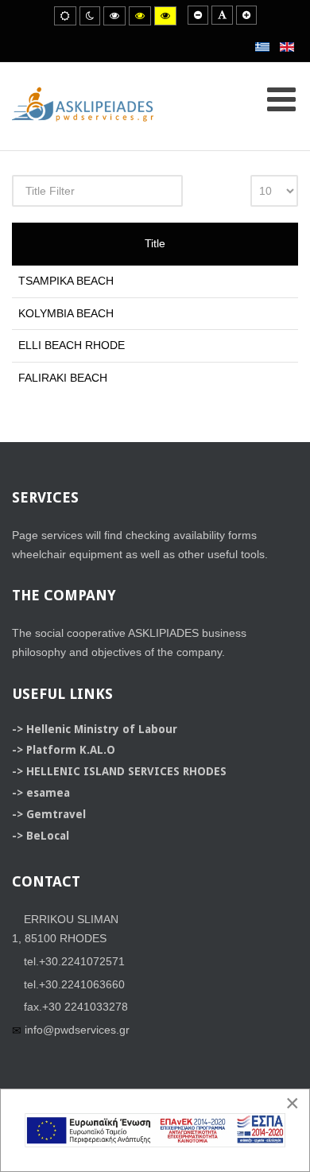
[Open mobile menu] (281, 99)
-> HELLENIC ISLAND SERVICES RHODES (119, 771)
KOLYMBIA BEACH (66, 313)
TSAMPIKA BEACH (66, 280)
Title (155, 243)
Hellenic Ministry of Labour (101, 729)
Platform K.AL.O (70, 749)
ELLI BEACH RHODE (71, 345)
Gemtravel (56, 814)
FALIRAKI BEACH (62, 377)
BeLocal (47, 835)
